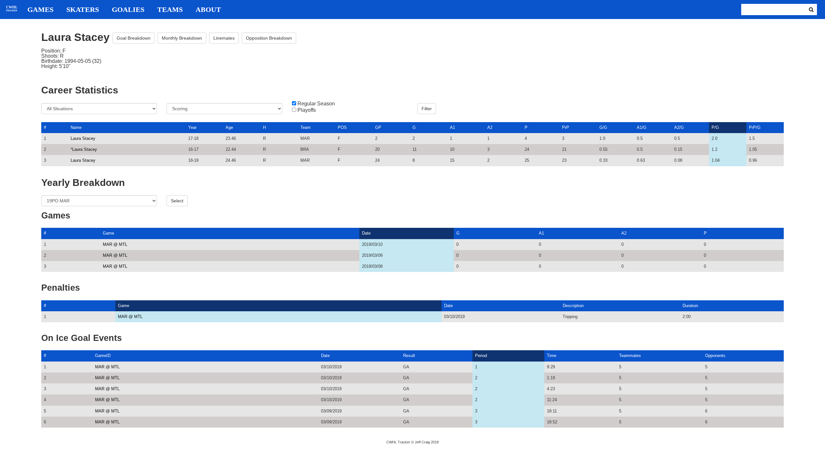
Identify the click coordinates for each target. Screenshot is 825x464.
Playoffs (306, 110)
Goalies (128, 9)
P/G (715, 127)
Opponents (715, 355)
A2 (489, 127)
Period (481, 355)
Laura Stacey (83, 138)
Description (573, 305)
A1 (452, 127)
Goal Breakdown (133, 38)
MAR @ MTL (115, 244)
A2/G (679, 127)
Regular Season (316, 103)
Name (76, 127)
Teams (170, 9)
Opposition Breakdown (269, 38)
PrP (565, 127)
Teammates (630, 355)
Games (40, 9)
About (208, 9)
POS (342, 127)
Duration (690, 305)
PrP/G (755, 127)
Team (305, 127)
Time (551, 355)
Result (409, 355)
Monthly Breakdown (182, 38)
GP (378, 127)
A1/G (641, 127)
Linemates (224, 38)
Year (192, 127)
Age (229, 127)
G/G (603, 127)
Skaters (82, 9)
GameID (103, 355)
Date (366, 233)
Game (108, 233)
